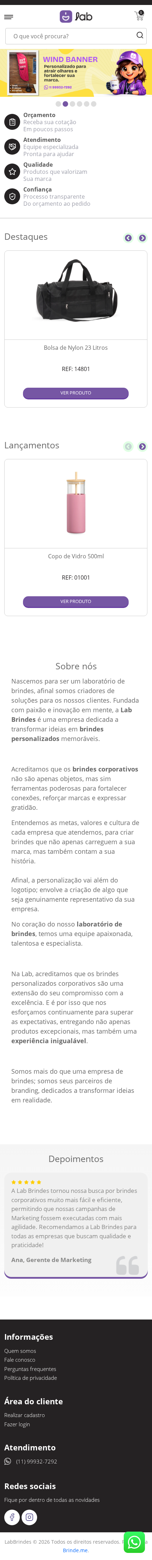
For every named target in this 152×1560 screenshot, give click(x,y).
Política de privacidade (30, 1377)
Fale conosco (19, 1359)
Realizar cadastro (24, 1414)
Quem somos (20, 1350)
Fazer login (17, 1424)
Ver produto (75, 392)
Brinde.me (75, 1550)
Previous (128, 238)
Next (142, 238)
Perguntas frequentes (30, 1368)
